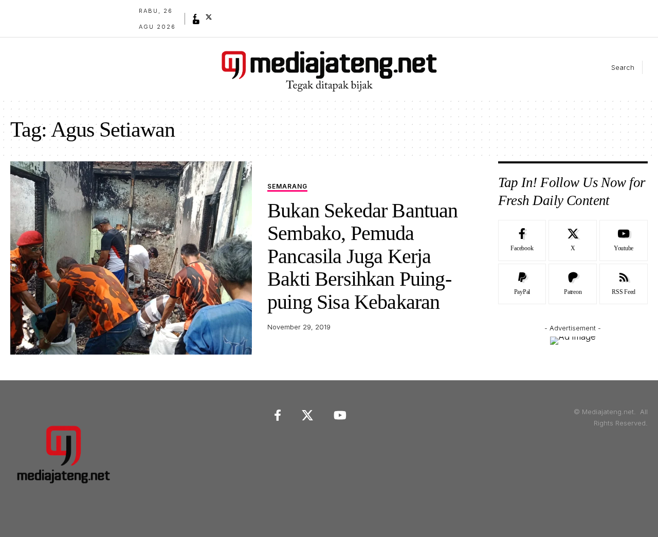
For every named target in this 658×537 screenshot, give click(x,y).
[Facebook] (194, 17)
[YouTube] (196, 22)
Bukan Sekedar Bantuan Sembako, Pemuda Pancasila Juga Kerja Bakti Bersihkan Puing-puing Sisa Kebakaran (362, 256)
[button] (614, 67)
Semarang (287, 186)
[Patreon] (573, 284)
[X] (208, 17)
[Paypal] (522, 284)
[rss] (623, 284)
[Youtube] (623, 240)
